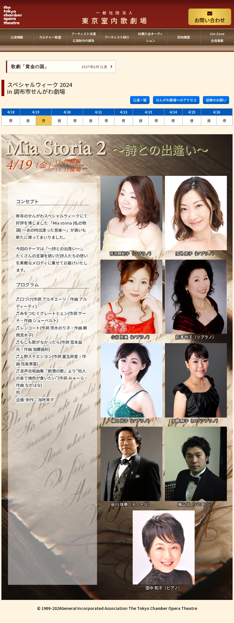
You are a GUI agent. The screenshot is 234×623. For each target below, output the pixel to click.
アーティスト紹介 (117, 37)
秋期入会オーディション (150, 37)
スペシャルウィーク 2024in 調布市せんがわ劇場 (39, 87)
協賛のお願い (216, 99)
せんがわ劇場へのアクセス (176, 99)
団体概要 (183, 37)
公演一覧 (140, 99)
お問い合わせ (209, 20)
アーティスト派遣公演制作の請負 (83, 37)
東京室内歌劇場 (116, 17)
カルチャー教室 (50, 37)
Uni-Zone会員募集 (217, 37)
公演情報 (17, 37)
